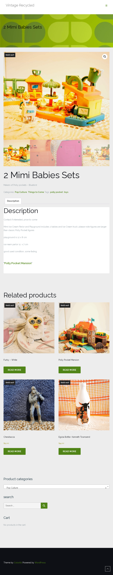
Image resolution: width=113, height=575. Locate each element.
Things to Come (36, 192)
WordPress (40, 562)
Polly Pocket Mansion (17, 263)
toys (66, 192)
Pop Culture (21, 192)
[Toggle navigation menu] (106, 6)
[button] (104, 56)
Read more (14, 370)
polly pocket (56, 192)
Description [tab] (13, 201)
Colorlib (18, 562)
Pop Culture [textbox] (55, 488)
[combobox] (56, 487)
